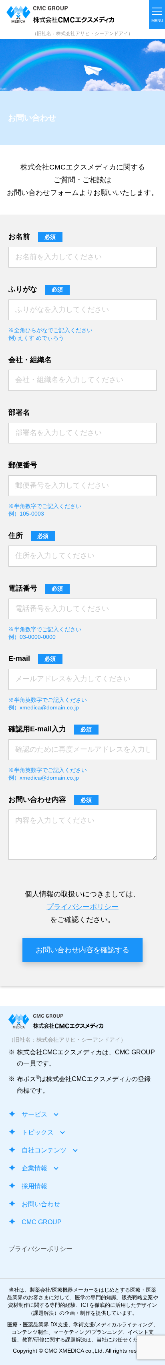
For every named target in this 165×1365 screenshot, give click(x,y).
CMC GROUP (42, 1222)
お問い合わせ (41, 1204)
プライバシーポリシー (82, 907)
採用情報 (34, 1186)
